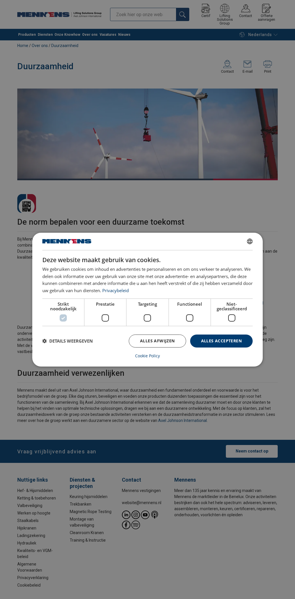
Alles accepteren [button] (221, 340)
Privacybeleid (115, 290)
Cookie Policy (147, 355)
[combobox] (250, 241)
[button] (67, 341)
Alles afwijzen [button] (157, 340)
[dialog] (147, 299)
